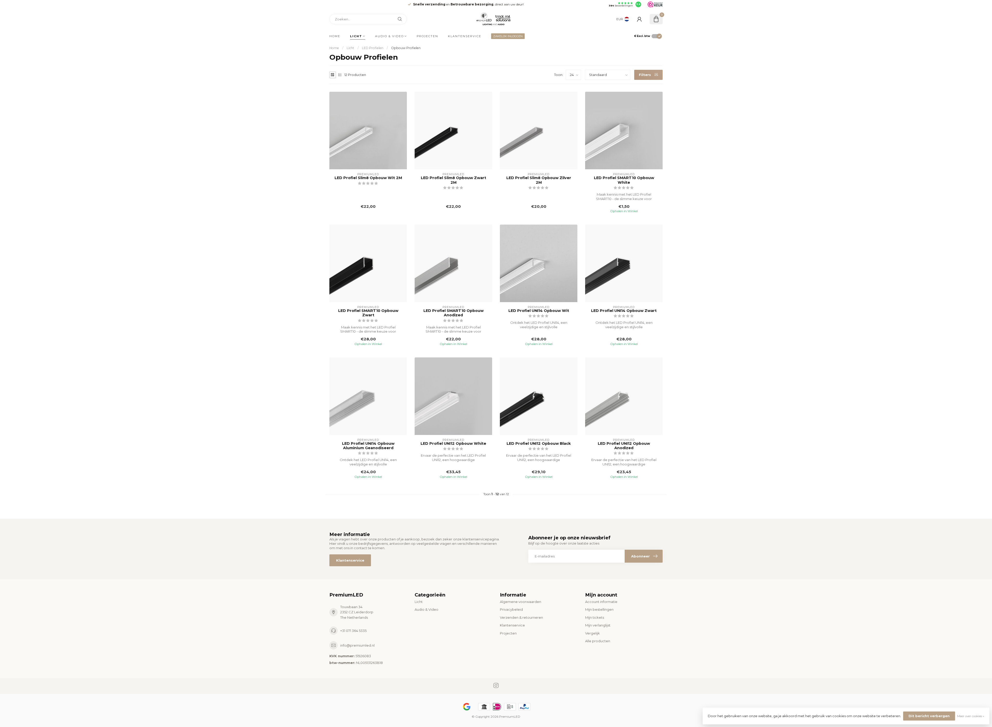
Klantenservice (464, 36)
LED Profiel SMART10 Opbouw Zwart (368, 313)
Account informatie (601, 602)
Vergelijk (592, 633)
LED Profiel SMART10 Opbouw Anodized (453, 313)
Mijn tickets (594, 617)
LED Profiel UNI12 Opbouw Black (539, 443)
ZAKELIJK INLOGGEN (508, 36)
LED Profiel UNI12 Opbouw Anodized (624, 445)
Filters (645, 75)
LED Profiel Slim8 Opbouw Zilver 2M (538, 180)
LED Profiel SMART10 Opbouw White (624, 180)
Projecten (427, 36)
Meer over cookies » (970, 716)
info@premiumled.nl (357, 645)
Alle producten (597, 641)
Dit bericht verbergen (929, 716)
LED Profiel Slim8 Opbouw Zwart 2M (453, 180)
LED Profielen (372, 48)
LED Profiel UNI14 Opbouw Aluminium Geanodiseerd (368, 445)
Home (334, 36)
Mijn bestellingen (599, 609)
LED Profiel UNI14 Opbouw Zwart (624, 311)
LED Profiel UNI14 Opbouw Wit (538, 311)
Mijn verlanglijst (597, 625)
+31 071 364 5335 (353, 631)
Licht (356, 36)
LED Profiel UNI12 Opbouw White (453, 443)
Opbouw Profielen (406, 48)
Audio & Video (389, 36)
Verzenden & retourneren (521, 617)
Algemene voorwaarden (520, 602)
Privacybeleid (511, 609)
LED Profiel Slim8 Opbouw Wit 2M (368, 178)
